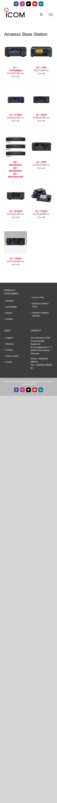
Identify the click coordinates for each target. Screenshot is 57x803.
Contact (9, 350)
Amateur (10, 301)
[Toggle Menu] (51, 14)
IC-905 (41, 115)
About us (10, 344)
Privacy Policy (12, 356)
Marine (9, 313)
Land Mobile (11, 307)
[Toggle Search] (41, 14)
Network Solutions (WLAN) (40, 314)
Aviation (9, 319)
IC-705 (41, 162)
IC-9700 (15, 211)
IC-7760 (16, 115)
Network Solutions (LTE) (40, 305)
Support (9, 338)
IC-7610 (15, 258)
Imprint (9, 362)
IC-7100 (41, 211)
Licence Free (38, 297)
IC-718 (41, 67)
